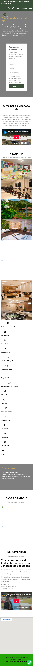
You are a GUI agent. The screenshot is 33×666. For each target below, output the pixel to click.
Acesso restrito (27, 8)
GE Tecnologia (22, 661)
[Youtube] (18, 8)
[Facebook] (13, 8)
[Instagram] (8, 8)
